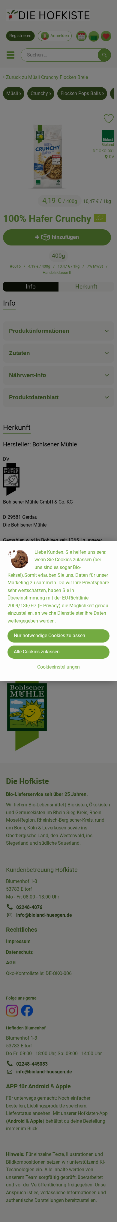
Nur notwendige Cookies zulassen (49, 635)
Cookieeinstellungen (58, 667)
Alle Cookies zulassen (37, 652)
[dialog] (58, 611)
